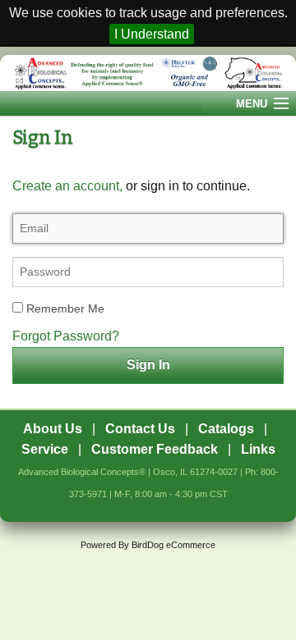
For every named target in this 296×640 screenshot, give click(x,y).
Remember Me (63, 308)
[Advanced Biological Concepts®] (148, 73)
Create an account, (67, 186)
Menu (251, 104)
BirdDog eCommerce (173, 545)
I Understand (151, 34)
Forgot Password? (65, 336)
